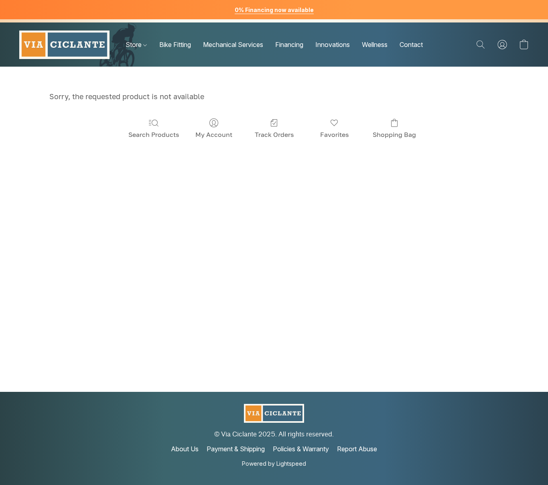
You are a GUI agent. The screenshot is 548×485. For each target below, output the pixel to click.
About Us (185, 449)
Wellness (375, 45)
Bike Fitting (175, 45)
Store (134, 45)
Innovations (332, 45)
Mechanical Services (233, 45)
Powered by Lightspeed (274, 463)
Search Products (153, 134)
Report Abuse (357, 449)
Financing (289, 45)
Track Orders (274, 134)
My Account (213, 134)
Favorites (334, 134)
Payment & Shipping (236, 449)
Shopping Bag (394, 134)
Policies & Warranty (301, 449)
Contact (411, 45)
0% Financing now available (274, 9)
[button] (64, 45)
